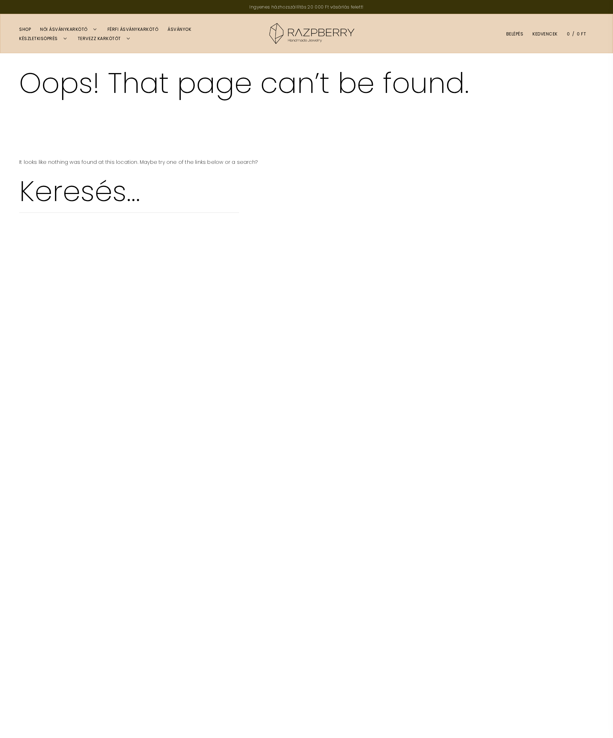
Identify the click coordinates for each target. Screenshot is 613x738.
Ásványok (179, 29)
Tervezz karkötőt (99, 38)
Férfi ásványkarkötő (133, 29)
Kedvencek (545, 34)
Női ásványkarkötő (64, 29)
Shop (25, 29)
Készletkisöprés (38, 38)
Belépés (515, 34)
